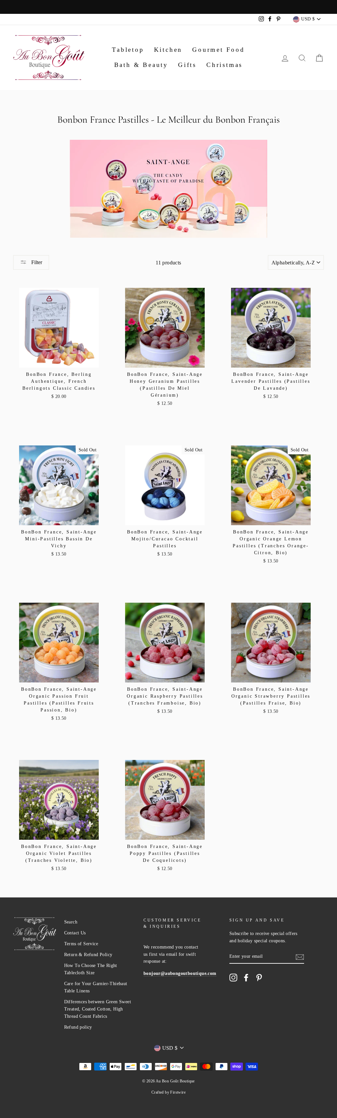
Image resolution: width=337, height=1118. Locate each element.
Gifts (187, 64)
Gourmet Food (218, 49)
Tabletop (128, 49)
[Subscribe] (300, 956)
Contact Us (75, 932)
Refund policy (78, 1027)
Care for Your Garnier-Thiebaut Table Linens (95, 987)
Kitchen (168, 49)
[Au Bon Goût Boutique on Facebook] (246, 978)
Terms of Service (81, 943)
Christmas (224, 64)
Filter (36, 262)
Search (70, 922)
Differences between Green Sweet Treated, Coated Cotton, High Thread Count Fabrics (97, 1009)
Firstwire (178, 1092)
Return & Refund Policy (88, 954)
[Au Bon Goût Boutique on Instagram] (233, 978)
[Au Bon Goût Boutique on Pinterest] (259, 978)
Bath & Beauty (141, 64)
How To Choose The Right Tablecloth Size (90, 969)
